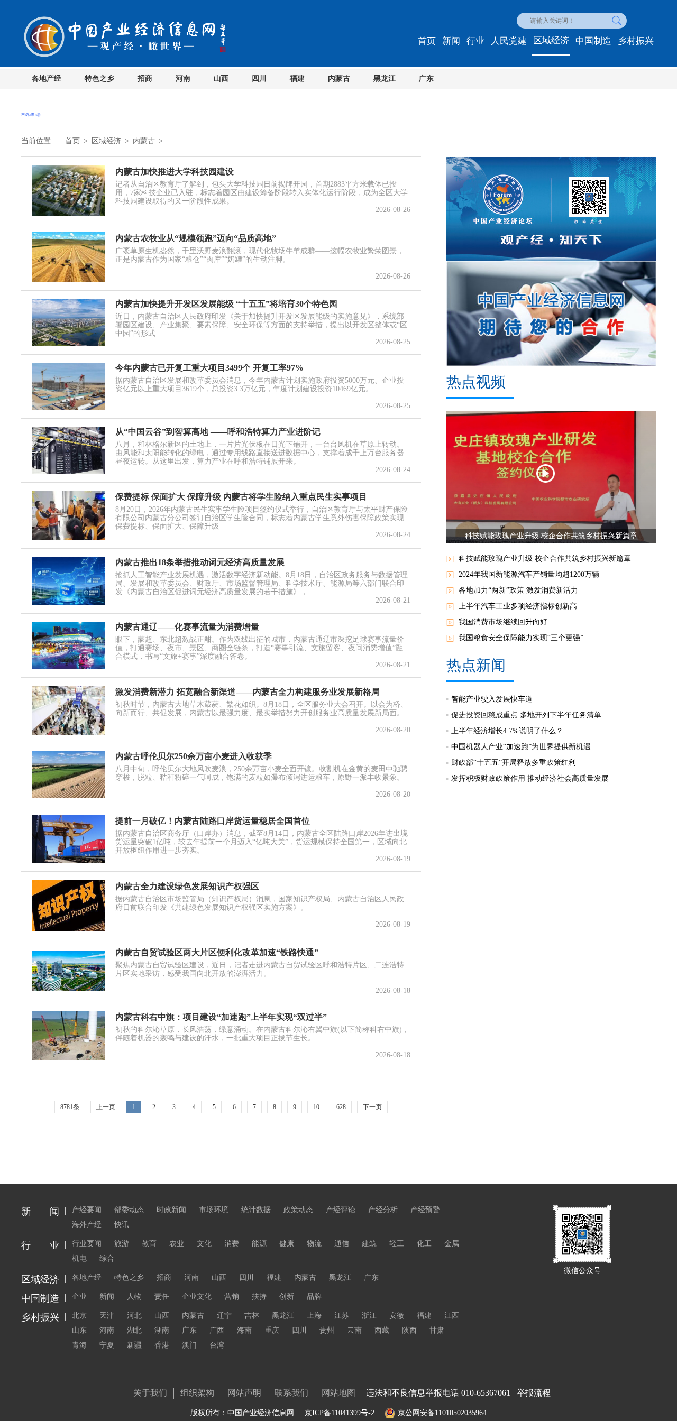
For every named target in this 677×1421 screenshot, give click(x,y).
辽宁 (224, 1316)
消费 (231, 1244)
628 (341, 1107)
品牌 (314, 1296)
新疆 (134, 1345)
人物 (134, 1296)
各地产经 (46, 78)
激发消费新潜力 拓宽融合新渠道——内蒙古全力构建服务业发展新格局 (247, 691)
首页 (427, 41)
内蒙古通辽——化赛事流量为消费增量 (187, 626)
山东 (79, 1330)
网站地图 (338, 1392)
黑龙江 (384, 78)
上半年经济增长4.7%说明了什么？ (507, 731)
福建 (297, 78)
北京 (79, 1316)
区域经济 (551, 40)
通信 (341, 1244)
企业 (79, 1296)
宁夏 (106, 1345)
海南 (244, 1330)
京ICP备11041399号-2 (339, 1413)
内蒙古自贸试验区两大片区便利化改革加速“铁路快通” (216, 952)
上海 (314, 1316)
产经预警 (425, 1210)
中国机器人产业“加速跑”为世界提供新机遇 (521, 747)
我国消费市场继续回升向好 (503, 622)
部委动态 (129, 1210)
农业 (176, 1244)
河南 (183, 78)
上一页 (105, 1107)
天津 (106, 1316)
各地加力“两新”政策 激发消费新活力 (518, 590)
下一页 (372, 1107)
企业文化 (197, 1296)
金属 (451, 1244)
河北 (134, 1316)
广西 (216, 1330)
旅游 (121, 1244)
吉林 (251, 1316)
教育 (149, 1244)
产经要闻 (87, 1210)
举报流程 (534, 1392)
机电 (79, 1258)
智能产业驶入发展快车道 (492, 699)
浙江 (369, 1316)
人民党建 (509, 41)
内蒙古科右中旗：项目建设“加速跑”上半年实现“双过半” (221, 1016)
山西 (221, 78)
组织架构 (197, 1392)
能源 (259, 1244)
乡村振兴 (636, 41)
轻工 (396, 1244)
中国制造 (593, 41)
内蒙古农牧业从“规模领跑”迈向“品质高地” (195, 238)
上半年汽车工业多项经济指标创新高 (518, 606)
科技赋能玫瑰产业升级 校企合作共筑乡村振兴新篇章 (545, 558)
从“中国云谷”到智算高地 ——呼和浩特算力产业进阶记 (218, 431)
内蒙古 (339, 78)
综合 (106, 1258)
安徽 (396, 1316)
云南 (354, 1330)
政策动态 (298, 1210)
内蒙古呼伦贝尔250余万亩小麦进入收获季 (193, 756)
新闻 (451, 41)
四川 (259, 78)
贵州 (326, 1330)
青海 (79, 1345)
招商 (145, 78)
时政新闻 (171, 1210)
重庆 (271, 1330)
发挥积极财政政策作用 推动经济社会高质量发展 (530, 778)
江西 (451, 1316)
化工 (424, 1244)
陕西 (409, 1330)
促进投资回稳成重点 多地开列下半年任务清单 (526, 715)
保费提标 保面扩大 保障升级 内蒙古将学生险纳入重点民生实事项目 (241, 496)
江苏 (341, 1316)
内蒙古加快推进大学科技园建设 (174, 171)
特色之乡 (99, 78)
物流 (314, 1244)
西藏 (381, 1330)
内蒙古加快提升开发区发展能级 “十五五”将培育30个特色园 (226, 303)
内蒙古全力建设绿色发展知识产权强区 (187, 886)
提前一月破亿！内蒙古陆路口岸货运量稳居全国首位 (212, 820)
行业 (475, 41)
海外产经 (87, 1225)
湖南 (161, 1330)
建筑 (369, 1244)
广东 (426, 78)
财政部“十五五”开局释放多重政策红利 (513, 763)
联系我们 (291, 1392)
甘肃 (436, 1330)
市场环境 (213, 1210)
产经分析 (383, 1210)
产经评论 (340, 1210)
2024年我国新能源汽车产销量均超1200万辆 (529, 574)
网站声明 (244, 1392)
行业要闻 (87, 1244)
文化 (204, 1244)
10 (316, 1107)
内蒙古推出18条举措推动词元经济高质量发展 (200, 562)
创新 (286, 1296)
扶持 (259, 1296)
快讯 (121, 1225)
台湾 (216, 1345)
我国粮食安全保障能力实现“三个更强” (521, 638)
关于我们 (150, 1392)
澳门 (189, 1345)
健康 (286, 1244)
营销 (231, 1296)
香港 (161, 1345)
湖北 (134, 1330)
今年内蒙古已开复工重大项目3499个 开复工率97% (209, 367)
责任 (161, 1296)
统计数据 (256, 1210)
